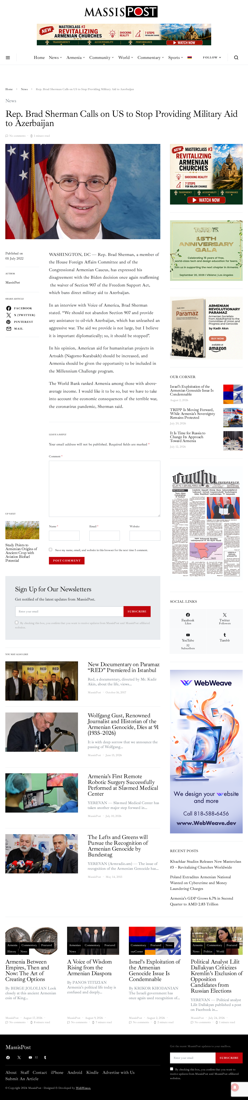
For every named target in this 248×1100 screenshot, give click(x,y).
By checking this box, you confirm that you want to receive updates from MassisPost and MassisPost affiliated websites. (82, 625)
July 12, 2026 (178, 447)
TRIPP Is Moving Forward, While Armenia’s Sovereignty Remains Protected (192, 413)
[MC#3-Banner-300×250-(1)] (206, 173)
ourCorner (137, 951)
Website (135, 526)
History (11, 951)
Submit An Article (22, 1078)
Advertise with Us (118, 1072)
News (54, 57)
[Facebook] (8, 1057)
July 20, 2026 (178, 423)
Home (39, 57)
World (124, 57)
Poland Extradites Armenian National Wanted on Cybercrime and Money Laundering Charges (200, 883)
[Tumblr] (45, 1057)
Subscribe (137, 611)
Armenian (75, 945)
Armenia (74, 57)
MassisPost (12, 282)
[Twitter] (19, 1057)
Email (93, 526)
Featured (46, 945)
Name (53, 526)
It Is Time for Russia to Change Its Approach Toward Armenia (187, 437)
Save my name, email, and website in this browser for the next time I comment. (101, 550)
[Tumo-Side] (206, 250)
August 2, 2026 (179, 400)
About (11, 1072)
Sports (174, 57)
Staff (25, 1072)
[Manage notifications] (235, 1087)
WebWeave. (83, 1088)
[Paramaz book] (206, 327)
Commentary (149, 57)
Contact (40, 1072)
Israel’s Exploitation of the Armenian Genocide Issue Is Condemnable (192, 390)
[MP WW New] (206, 751)
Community (99, 57)
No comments (17, 136)
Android (74, 1072)
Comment (55, 456)
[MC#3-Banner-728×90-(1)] (124, 34)
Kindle (92, 1072)
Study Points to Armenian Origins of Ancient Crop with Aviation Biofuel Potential (21, 553)
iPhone (57, 1072)
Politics (207, 951)
